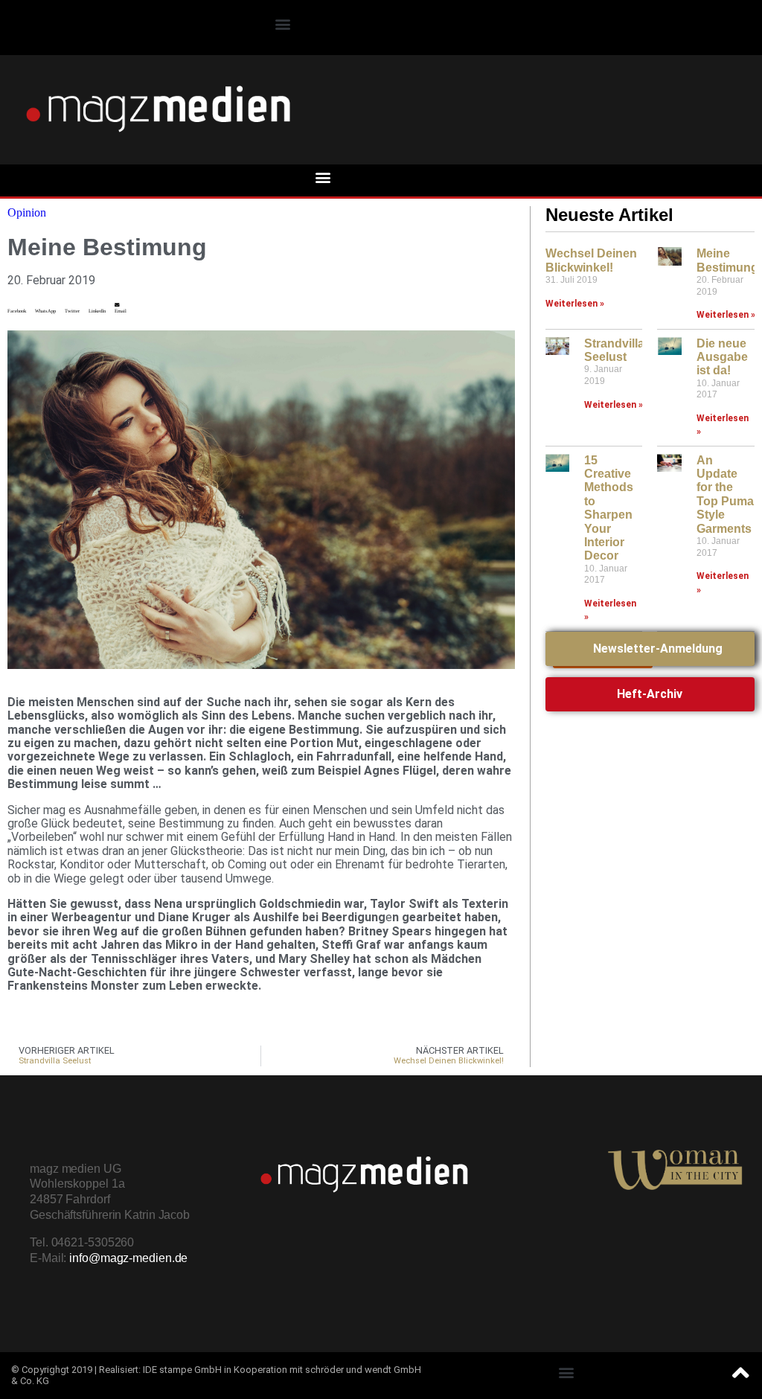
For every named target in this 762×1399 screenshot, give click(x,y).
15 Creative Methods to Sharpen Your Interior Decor (608, 508)
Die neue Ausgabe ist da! (722, 357)
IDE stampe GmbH (182, 1369)
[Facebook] (736, 26)
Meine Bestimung (727, 260)
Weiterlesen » (574, 303)
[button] (282, 24)
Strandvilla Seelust (614, 350)
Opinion (26, 212)
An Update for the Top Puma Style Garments (725, 494)
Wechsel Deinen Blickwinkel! (591, 260)
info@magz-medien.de (128, 1258)
